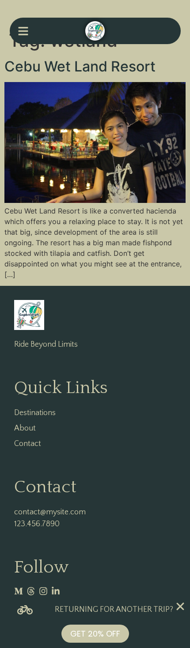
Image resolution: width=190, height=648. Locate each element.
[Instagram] (43, 591)
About (25, 428)
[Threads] (31, 591)
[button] (23, 31)
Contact (27, 443)
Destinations (35, 412)
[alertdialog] (95, 622)
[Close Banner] (180, 606)
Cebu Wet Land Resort (80, 66)
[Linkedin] (55, 591)
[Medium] (18, 591)
